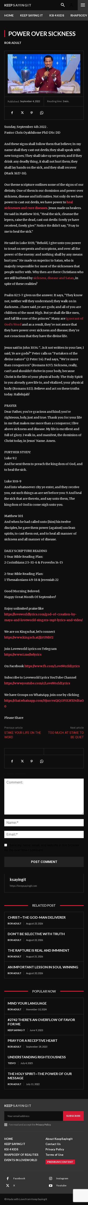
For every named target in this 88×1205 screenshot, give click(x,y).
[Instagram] (50, 1178)
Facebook (19, 1178)
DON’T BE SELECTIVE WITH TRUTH (36, 934)
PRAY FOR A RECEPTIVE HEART (32, 1040)
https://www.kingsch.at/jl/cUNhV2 (28, 637)
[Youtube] (50, 1185)
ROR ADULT (12, 43)
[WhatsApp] (41, 113)
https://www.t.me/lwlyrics (22, 654)
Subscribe (73, 1115)
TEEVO (12, 1063)
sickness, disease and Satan (53, 278)
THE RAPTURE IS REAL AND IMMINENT (38, 950)
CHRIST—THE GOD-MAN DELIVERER (37, 917)
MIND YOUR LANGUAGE (27, 1003)
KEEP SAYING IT (16, 1030)
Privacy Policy (43, 1124)
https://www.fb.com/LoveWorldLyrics (52, 666)
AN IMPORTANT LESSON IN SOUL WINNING (43, 967)
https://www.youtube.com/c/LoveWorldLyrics (37, 683)
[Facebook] (12, 113)
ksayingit (18, 879)
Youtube (61, 1185)
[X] (22, 113)
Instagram (62, 1178)
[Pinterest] (31, 113)
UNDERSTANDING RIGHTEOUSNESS (37, 1057)
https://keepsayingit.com (23, 885)
